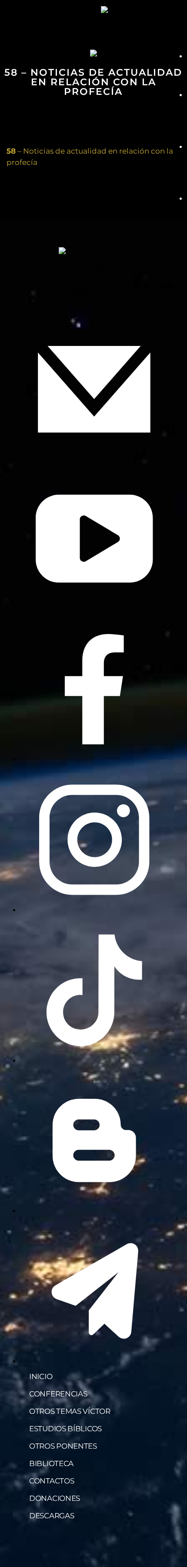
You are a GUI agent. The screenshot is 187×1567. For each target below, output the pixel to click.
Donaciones (54, 1498)
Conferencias (58, 1393)
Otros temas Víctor (69, 1411)
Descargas (51, 1515)
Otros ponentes (63, 1446)
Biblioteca (51, 1463)
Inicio (40, 1376)
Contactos (51, 1480)
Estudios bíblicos (65, 1428)
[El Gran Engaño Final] (127, 9)
